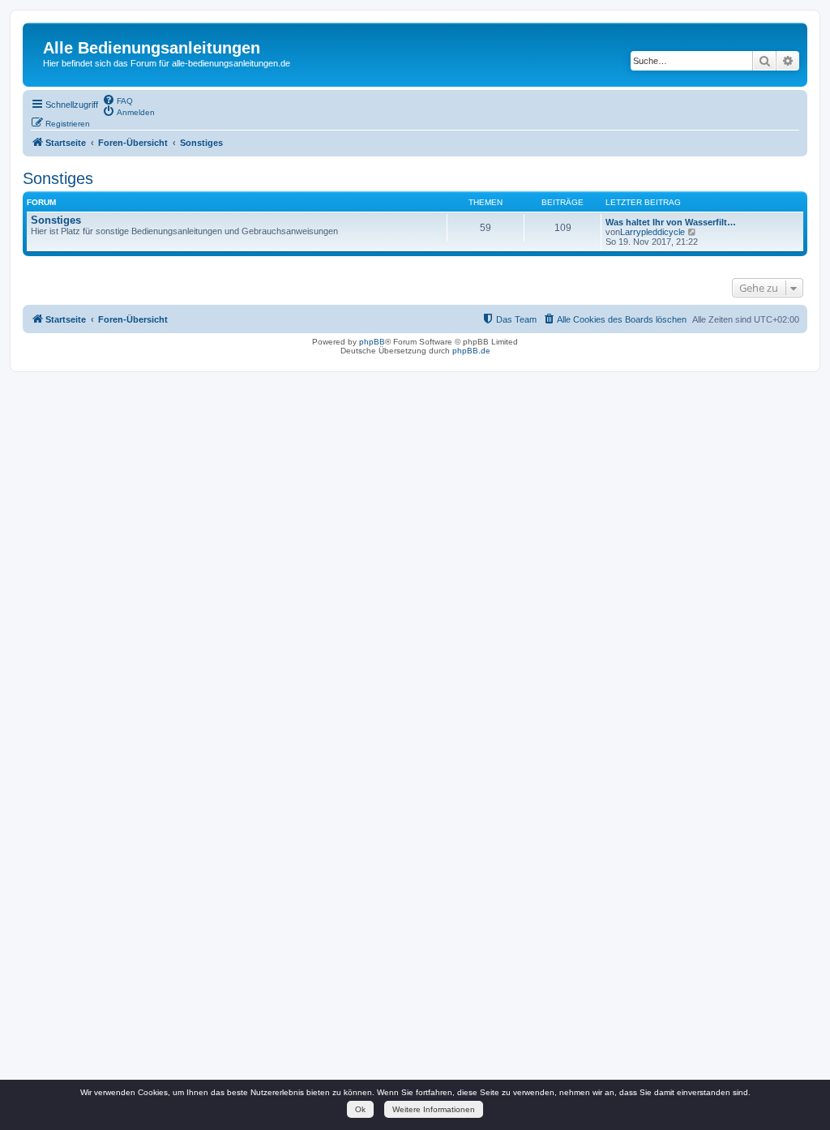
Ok (360, 1109)
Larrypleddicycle (652, 232)
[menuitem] (117, 99)
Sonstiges (58, 178)
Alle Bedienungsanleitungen (151, 48)
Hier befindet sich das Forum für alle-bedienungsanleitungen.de (166, 63)
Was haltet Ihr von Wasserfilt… (670, 222)
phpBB (372, 341)
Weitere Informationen (433, 1109)
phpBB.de (471, 350)
